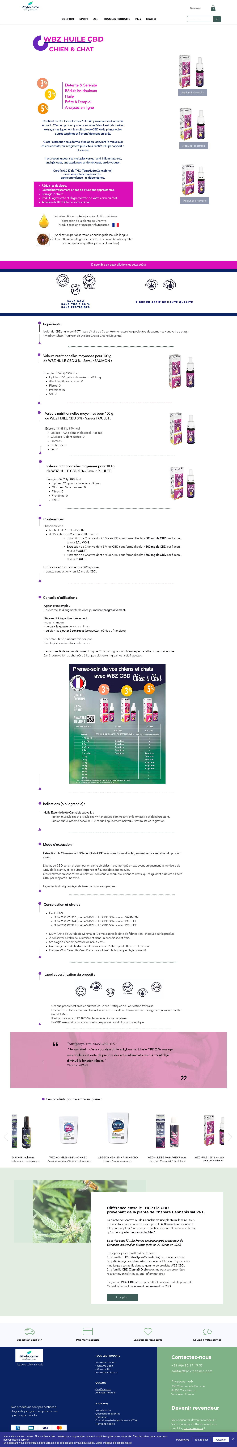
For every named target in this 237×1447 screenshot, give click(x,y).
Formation (101, 1417)
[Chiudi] (233, 1439)
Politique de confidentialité (117, 1442)
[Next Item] (229, 1136)
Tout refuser (201, 1439)
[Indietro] (43, 1062)
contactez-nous (193, 1428)
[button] (213, 8)
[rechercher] (217, 19)
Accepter (221, 1439)
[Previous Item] (5, 1136)
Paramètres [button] (182, 1439)
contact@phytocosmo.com (191, 1371)
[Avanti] (194, 1062)
